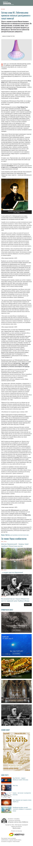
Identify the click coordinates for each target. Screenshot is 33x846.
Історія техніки (22, 700)
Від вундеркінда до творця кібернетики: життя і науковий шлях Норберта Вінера (15, 600)
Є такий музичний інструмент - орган (16, 698)
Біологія (14, 676)
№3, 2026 (3, 541)
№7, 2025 (3, 596)
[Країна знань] (8, 3)
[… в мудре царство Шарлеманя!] (16, 558)
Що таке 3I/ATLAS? (16, 651)
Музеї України (16, 630)
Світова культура (11, 700)
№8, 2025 (3, 570)
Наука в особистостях (8, 36)
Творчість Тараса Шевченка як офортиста (16, 627)
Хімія (19, 676)
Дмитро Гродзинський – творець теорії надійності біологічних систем (15, 545)
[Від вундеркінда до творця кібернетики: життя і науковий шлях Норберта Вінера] (16, 584)
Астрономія (16, 653)
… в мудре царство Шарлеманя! (12, 572)
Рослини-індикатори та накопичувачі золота (17, 673)
